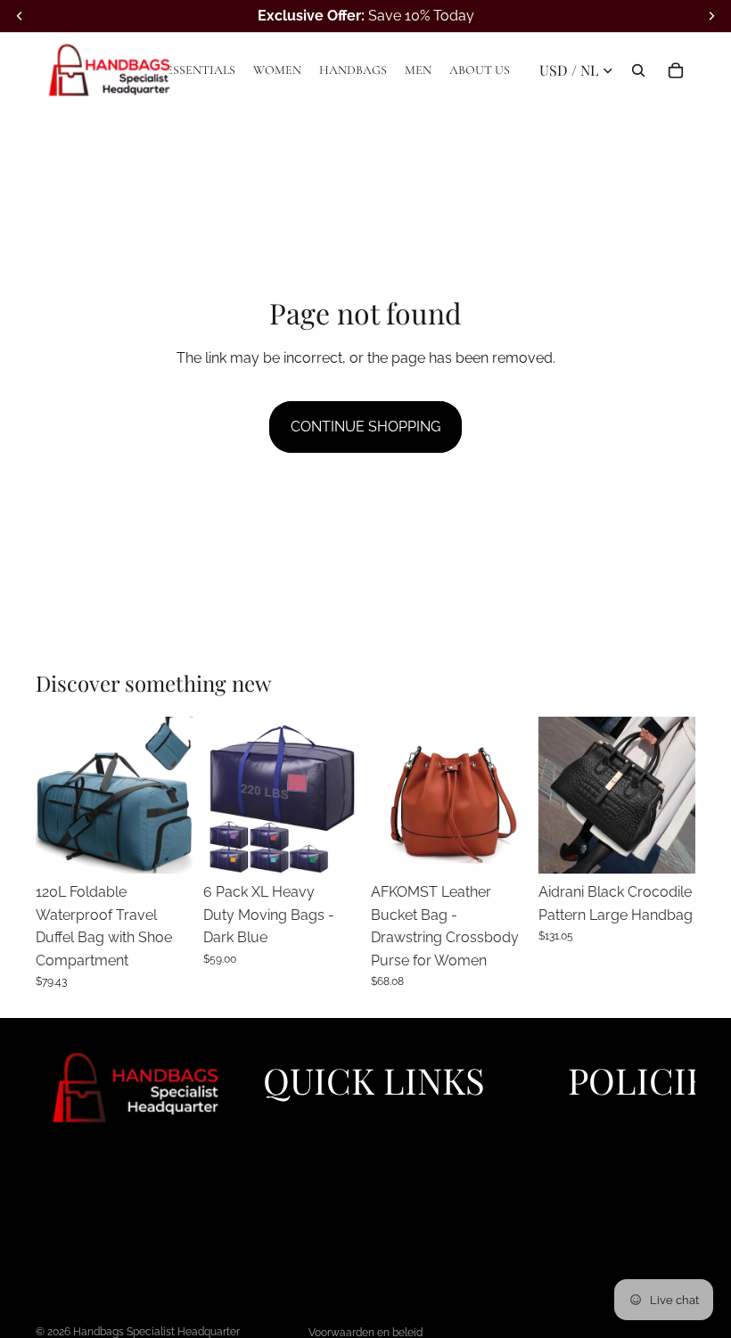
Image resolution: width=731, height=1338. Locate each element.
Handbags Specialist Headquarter (156, 1332)
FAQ (274, 1242)
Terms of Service (616, 1182)
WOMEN (289, 1161)
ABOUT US (295, 1222)
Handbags (293, 1182)
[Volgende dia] (173, 795)
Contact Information (626, 1202)
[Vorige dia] (55, 795)
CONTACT (293, 1263)
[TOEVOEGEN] (668, 846)
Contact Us (601, 1222)
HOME (281, 1120)
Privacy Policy (609, 1120)
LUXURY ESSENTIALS (327, 1141)
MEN (277, 1202)
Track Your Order (617, 1242)
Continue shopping (365, 426)
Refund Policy (608, 1141)
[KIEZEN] (165, 846)
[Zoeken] (638, 70)
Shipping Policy (613, 1161)
